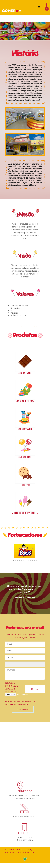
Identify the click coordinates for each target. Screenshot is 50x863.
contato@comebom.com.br (25, 816)
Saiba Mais (22, 709)
